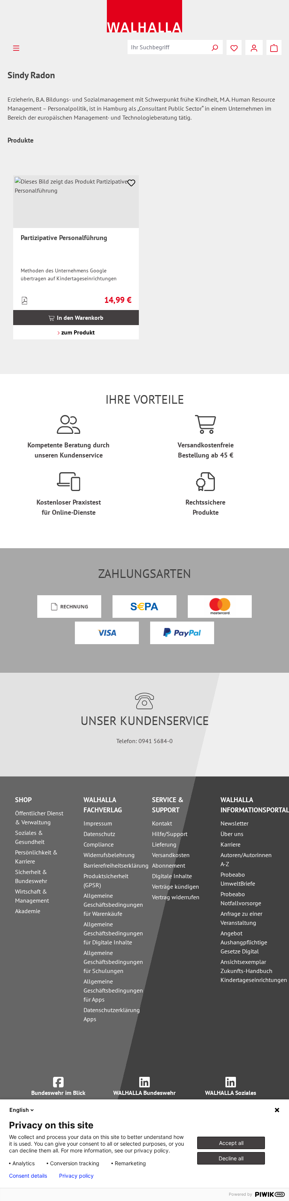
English (19, 1110)
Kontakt (162, 823)
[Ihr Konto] (254, 47)
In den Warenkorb (79, 317)
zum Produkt (77, 332)
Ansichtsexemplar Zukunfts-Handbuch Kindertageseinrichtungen (254, 971)
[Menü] (16, 47)
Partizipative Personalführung (64, 238)
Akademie (27, 911)
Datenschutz (99, 834)
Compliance (99, 844)
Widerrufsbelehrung (109, 855)
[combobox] (167, 47)
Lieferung (164, 844)
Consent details (28, 1176)
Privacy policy (76, 1176)
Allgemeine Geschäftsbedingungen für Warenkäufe (113, 904)
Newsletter (234, 823)
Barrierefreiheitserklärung (116, 865)
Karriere (230, 844)
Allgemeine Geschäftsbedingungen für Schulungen (113, 961)
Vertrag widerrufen (175, 897)
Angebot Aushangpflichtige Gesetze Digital (244, 942)
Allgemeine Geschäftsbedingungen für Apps (113, 990)
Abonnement (168, 865)
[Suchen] (214, 47)
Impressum (98, 823)
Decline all (231, 1158)
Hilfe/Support (169, 834)
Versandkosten (171, 855)
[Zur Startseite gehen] (144, 16)
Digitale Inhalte (172, 876)
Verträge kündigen (175, 886)
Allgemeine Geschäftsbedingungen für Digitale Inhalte (113, 933)
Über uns (232, 834)
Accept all (231, 1143)
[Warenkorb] (273, 47)
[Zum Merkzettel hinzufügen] (131, 182)
